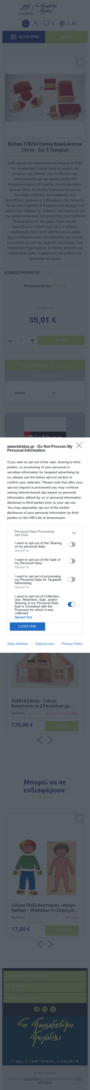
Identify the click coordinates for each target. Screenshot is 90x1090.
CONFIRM (27, 626)
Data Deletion (17, 644)
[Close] (80, 446)
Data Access (45, 644)
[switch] (71, 544)
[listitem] (45, 533)
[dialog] (45, 545)
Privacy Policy (72, 644)
